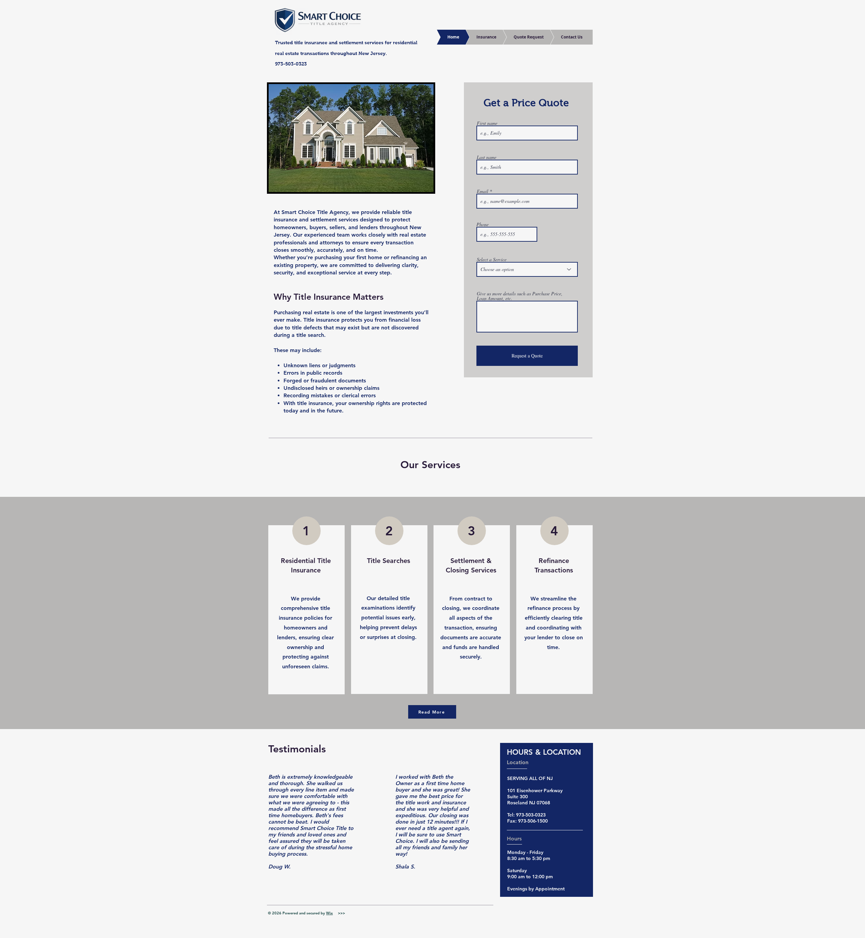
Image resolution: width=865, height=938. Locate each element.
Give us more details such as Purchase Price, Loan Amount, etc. (520, 296)
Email (482, 191)
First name (487, 123)
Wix (329, 913)
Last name (486, 157)
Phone (482, 224)
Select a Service (491, 259)
